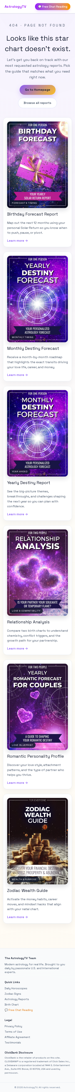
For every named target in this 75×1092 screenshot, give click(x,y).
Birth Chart (12, 1004)
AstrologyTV (15, 6)
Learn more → (17, 241)
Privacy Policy (13, 1026)
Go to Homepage (37, 90)
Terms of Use (13, 1031)
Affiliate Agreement (17, 1037)
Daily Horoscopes (16, 988)
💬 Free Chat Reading (52, 6)
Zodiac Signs (13, 993)
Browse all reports (37, 103)
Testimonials (13, 1042)
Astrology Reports (17, 999)
